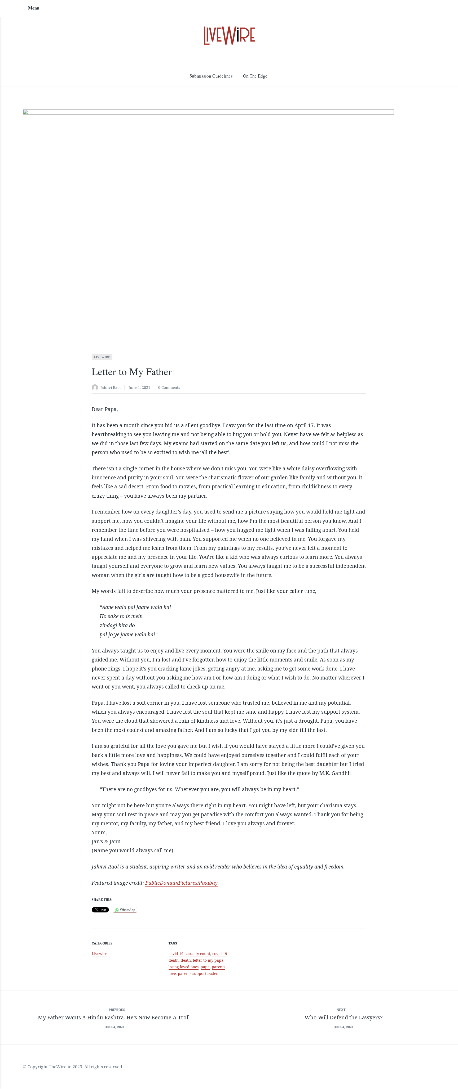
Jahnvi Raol (110, 387)
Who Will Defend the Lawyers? (343, 1017)
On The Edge (255, 76)
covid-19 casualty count (189, 953)
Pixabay (208, 882)
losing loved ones (184, 966)
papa (205, 966)
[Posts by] (96, 388)
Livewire (102, 357)
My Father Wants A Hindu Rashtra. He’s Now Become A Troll (114, 1017)
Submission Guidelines (211, 76)
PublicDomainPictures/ (172, 882)
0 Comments (169, 387)
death (186, 960)
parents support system (198, 973)
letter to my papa (208, 960)
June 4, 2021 (139, 387)
